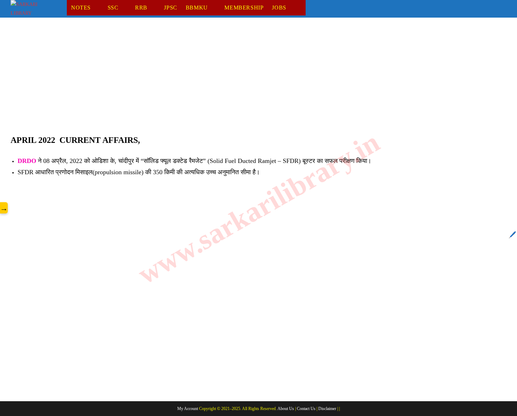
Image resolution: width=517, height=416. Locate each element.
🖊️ (512, 234)
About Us (285, 408)
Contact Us (306, 408)
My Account (187, 408)
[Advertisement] (222, 80)
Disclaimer (327, 408)
